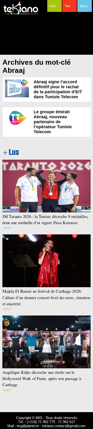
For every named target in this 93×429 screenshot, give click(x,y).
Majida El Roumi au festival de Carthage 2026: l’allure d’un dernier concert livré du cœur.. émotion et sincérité (46, 297)
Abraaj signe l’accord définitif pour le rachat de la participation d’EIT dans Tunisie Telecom (58, 89)
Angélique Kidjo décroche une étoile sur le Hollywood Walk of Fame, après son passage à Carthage (41, 378)
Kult (53, 6)
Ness (84, 6)
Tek (67, 6)
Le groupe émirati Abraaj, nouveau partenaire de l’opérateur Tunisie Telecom (53, 121)
